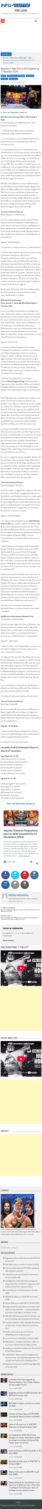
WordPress (13, 1505)
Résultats (13, 79)
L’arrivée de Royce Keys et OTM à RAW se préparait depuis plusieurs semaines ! (25, 1415)
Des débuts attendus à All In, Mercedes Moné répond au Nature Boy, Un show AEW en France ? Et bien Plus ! (23, 1325)
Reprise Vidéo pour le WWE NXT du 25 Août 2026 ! (22, 1303)
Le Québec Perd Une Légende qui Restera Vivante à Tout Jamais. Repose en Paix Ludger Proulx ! (24, 1382)
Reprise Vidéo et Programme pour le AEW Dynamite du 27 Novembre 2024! (20, 910)
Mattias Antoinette (7, 82)
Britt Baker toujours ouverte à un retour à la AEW (22, 1264)
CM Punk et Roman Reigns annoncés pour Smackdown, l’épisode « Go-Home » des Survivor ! (19, 918)
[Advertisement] (21, 36)
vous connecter (16, 933)
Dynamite (30, 76)
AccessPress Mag (28, 1505)
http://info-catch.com (16, 901)
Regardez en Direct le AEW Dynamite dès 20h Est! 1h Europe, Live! (25, 1394)
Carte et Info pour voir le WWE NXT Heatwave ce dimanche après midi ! (23, 1425)
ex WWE (4, 79)
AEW (30, 58)
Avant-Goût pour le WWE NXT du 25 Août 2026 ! (21, 1338)
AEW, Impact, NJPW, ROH (18, 58)
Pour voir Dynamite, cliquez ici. (15, 112)
